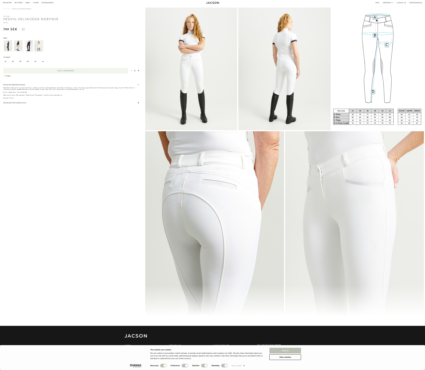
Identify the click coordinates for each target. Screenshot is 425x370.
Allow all (285, 351)
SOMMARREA (48, 3)
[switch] (185, 365)
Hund (36, 3)
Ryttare (18, 3)
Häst (27, 3)
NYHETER (7, 3)
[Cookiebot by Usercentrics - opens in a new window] (135, 365)
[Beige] (18, 46)
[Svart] (28, 46)
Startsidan (7, 9)
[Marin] (8, 46)
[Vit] (38, 46)
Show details (237, 366)
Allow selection (285, 357)
